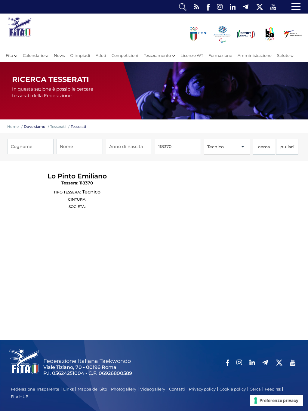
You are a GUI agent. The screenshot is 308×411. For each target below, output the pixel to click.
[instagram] (219, 7)
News (59, 55)
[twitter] (259, 7)
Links (68, 389)
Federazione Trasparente (35, 389)
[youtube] (273, 7)
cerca (264, 147)
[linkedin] (232, 7)
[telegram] (245, 7)
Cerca (255, 389)
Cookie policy (233, 389)
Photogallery (123, 389)
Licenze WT (191, 55)
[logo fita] (20, 35)
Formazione (220, 55)
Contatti (177, 389)
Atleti (101, 55)
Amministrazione (255, 55)
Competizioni (125, 55)
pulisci (287, 147)
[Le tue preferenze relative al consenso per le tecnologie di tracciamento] (276, 400)
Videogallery (152, 389)
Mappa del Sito (92, 389)
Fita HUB (20, 396)
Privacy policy (202, 389)
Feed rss (273, 389)
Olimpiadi (80, 55)
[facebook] (208, 7)
